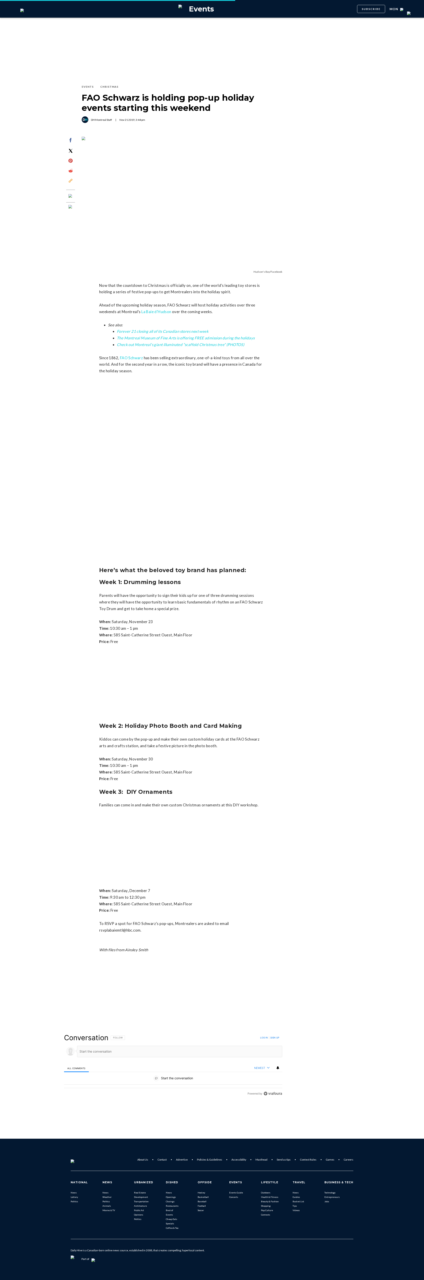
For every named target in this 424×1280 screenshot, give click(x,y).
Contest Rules (308, 1159)
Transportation (141, 1201)
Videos (296, 1210)
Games (330, 1159)
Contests (265, 1214)
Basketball (203, 1197)
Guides (296, 1197)
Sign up (274, 1037)
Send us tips (284, 1159)
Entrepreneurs (332, 1197)
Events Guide (236, 1192)
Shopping (266, 1205)
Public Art (139, 1210)
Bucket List (298, 1201)
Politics (74, 1201)
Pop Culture (267, 1210)
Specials (170, 1223)
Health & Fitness (269, 1197)
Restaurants (172, 1205)
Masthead (261, 1159)
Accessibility (238, 1159)
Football (202, 1205)
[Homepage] (80, 1159)
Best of (169, 1210)
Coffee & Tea (172, 1228)
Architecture (140, 1205)
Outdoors (265, 1192)
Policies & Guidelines (209, 1159)
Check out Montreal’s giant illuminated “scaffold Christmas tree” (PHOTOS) (180, 344)
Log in (264, 1037)
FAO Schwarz (131, 357)
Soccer (201, 1210)
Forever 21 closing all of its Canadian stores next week (162, 331)
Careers (348, 1159)
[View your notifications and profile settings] (277, 1067)
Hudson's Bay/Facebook (268, 271)
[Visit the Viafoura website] (272, 1093)
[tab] (76, 1068)
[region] (173, 1065)
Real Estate (140, 1192)
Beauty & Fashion (270, 1201)
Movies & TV (108, 1210)
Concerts (233, 1197)
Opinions (138, 1214)
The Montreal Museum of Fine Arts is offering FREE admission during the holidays (186, 338)
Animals (106, 1205)
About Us (142, 1159)
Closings (170, 1201)
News (74, 1192)
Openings (171, 1197)
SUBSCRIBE (371, 9)
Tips (295, 1205)
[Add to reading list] (70, 207)
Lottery (74, 1197)
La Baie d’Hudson (156, 311)
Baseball (202, 1201)
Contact (162, 1159)
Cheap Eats (171, 1219)
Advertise (182, 1159)
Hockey (201, 1192)
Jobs (326, 1201)
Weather (107, 1197)
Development (141, 1197)
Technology (329, 1192)
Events (169, 1214)
